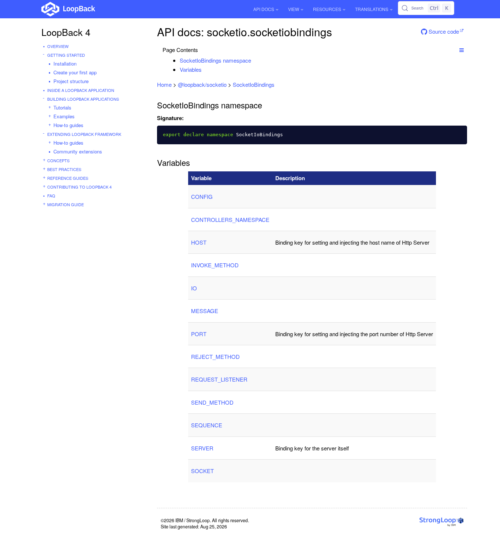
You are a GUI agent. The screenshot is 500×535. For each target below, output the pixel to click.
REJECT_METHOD (215, 356)
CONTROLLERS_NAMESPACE (230, 219)
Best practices (64, 169)
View (293, 9)
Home (164, 84)
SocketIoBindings (254, 84)
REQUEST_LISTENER (219, 379)
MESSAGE (204, 311)
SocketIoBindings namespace (215, 60)
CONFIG (202, 196)
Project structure (71, 81)
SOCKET (202, 471)
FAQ (51, 195)
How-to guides (68, 125)
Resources (327, 9)
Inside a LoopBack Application (80, 90)
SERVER (202, 448)
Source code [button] (443, 31)
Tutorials (62, 107)
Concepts (58, 160)
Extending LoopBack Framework (84, 134)
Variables (191, 69)
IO (194, 288)
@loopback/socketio (202, 84)
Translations (371, 9)
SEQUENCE (206, 425)
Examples (64, 116)
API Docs (263, 9)
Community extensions (77, 151)
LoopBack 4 (65, 31)
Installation (65, 63)
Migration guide (65, 204)
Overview (57, 46)
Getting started (66, 55)
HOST (198, 242)
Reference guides (67, 178)
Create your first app (75, 72)
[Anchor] (255, 60)
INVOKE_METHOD (215, 265)
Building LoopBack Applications (83, 99)
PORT (198, 334)
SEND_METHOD (212, 402)
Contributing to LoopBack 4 (79, 187)
